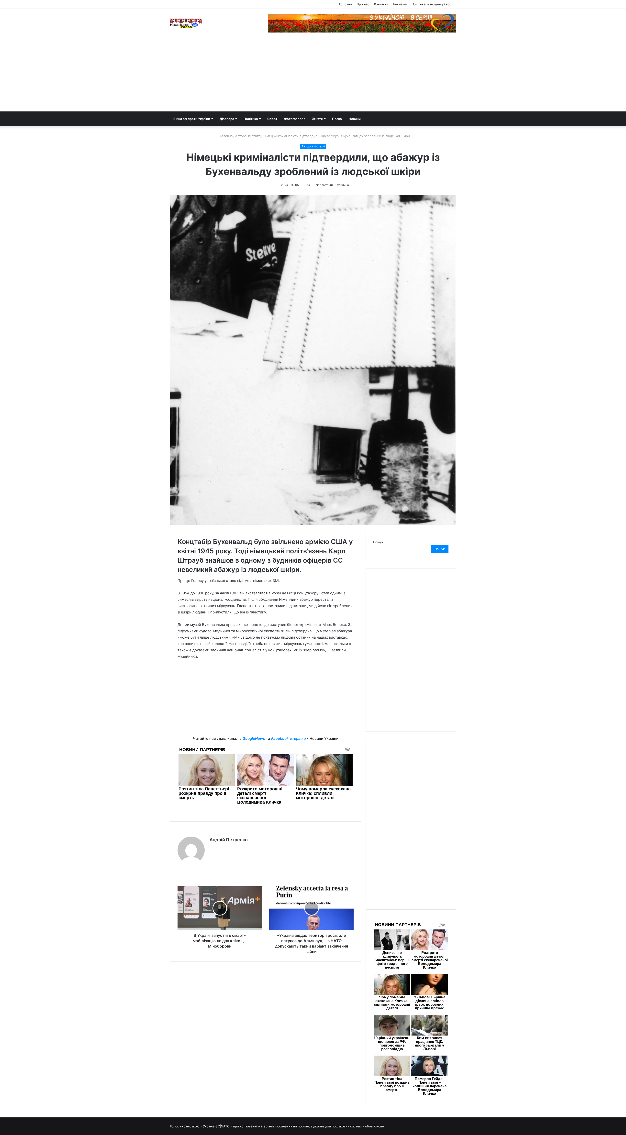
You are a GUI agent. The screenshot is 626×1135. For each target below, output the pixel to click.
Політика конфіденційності (433, 4)
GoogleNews (254, 738)
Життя (317, 119)
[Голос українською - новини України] (186, 23)
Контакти (381, 4)
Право (337, 119)
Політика (251, 119)
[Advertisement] (313, 75)
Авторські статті (248, 136)
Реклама (400, 4)
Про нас (363, 4)
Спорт (272, 119)
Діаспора (227, 119)
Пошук (378, 542)
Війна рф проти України (191, 119)
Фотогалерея (294, 119)
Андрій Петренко (229, 839)
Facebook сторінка (288, 738)
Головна (345, 4)
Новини (355, 119)
